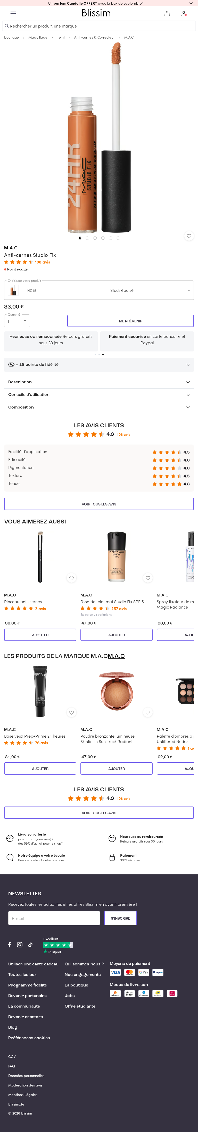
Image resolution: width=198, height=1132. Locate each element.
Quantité (14, 314)
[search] (7, 26)
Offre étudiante (80, 1006)
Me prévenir (130, 321)
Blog (12, 1028)
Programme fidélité (27, 985)
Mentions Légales (22, 1094)
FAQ (11, 1066)
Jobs (70, 996)
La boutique (76, 985)
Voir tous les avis (99, 504)
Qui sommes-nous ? (84, 964)
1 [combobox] (8, 321)
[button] (99, 3)
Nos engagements (83, 975)
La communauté (24, 1006)
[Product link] (40, 570)
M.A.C (11, 248)
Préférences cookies (29, 1038)
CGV (12, 1056)
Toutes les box (22, 975)
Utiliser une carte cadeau (33, 964)
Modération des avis (25, 1085)
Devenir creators (25, 1017)
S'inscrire (120, 918)
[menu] (13, 13)
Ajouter (40, 635)
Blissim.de (16, 1104)
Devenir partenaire (27, 996)
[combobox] (99, 290)
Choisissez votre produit (24, 280)
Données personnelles (26, 1075)
